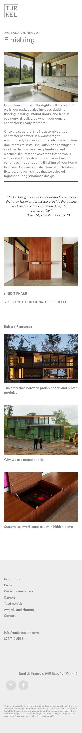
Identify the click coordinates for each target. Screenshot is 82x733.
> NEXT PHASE (15, 294)
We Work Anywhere (18, 591)
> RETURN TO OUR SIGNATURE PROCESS (35, 302)
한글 (48, 673)
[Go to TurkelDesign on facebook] (23, 683)
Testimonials (13, 603)
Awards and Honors (19, 610)
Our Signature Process (21, 32)
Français (38, 673)
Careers (10, 597)
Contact (10, 616)
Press (8, 585)
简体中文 (72, 673)
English (25, 673)
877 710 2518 (13, 639)
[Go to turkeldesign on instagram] (11, 683)
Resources (12, 579)
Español (58, 673)
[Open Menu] (74, 7)
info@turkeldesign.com (21, 633)
